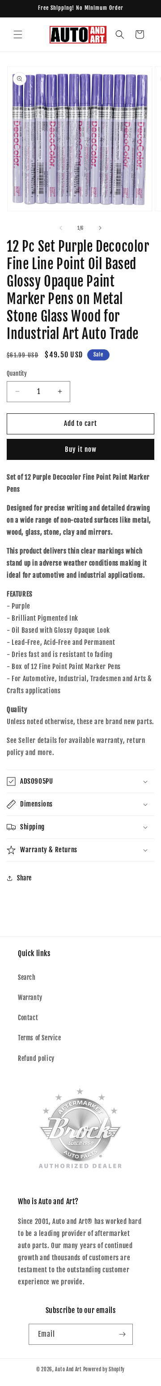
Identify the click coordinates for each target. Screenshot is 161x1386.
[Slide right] (100, 228)
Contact (28, 1017)
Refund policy (36, 1058)
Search (27, 977)
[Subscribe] (122, 1334)
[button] (18, 34)
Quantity (17, 373)
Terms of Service (39, 1038)
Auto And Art (68, 1369)
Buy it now (81, 449)
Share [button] (24, 878)
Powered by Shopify (104, 1369)
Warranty (30, 997)
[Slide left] (61, 228)
